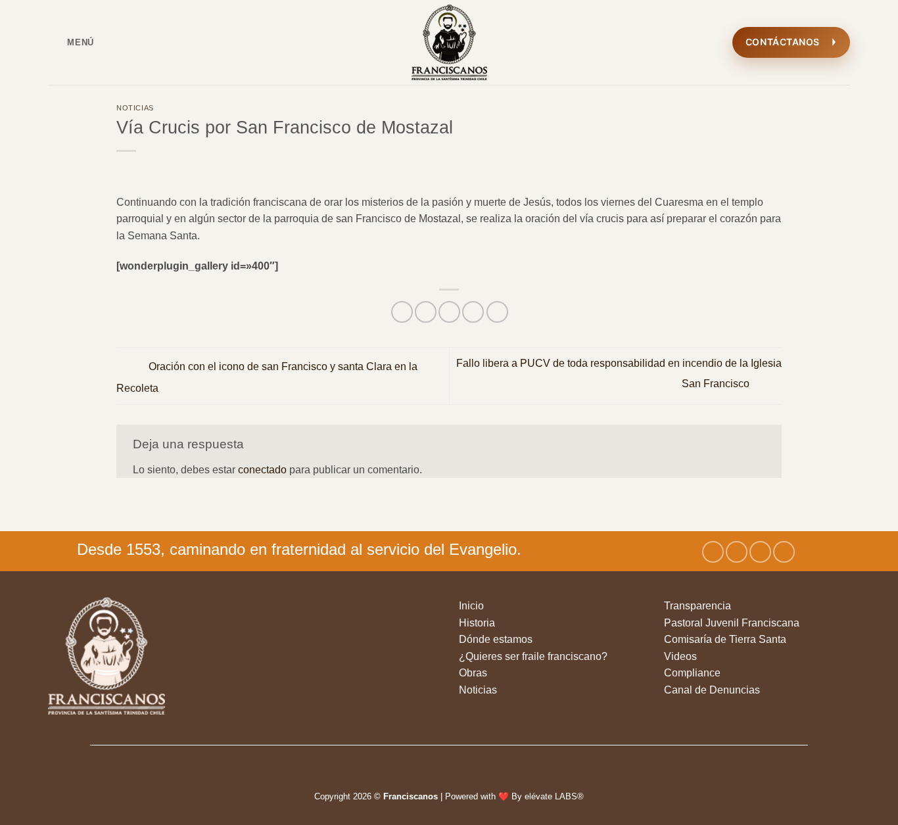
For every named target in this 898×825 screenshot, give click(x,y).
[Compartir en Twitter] (426, 312)
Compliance (692, 672)
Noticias (134, 108)
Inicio (471, 605)
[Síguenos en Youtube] (784, 552)
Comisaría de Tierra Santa (725, 639)
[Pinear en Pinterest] (473, 312)
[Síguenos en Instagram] (736, 552)
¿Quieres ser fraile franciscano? (533, 656)
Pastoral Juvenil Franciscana (731, 622)
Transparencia (697, 605)
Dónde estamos (495, 639)
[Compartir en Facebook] (402, 312)
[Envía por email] (449, 312)
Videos (680, 656)
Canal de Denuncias (712, 689)
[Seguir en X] (760, 552)
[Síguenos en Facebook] (713, 552)
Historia (477, 622)
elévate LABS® (554, 796)
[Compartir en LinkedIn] (497, 312)
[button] (71, 42)
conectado (262, 469)
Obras (473, 672)
